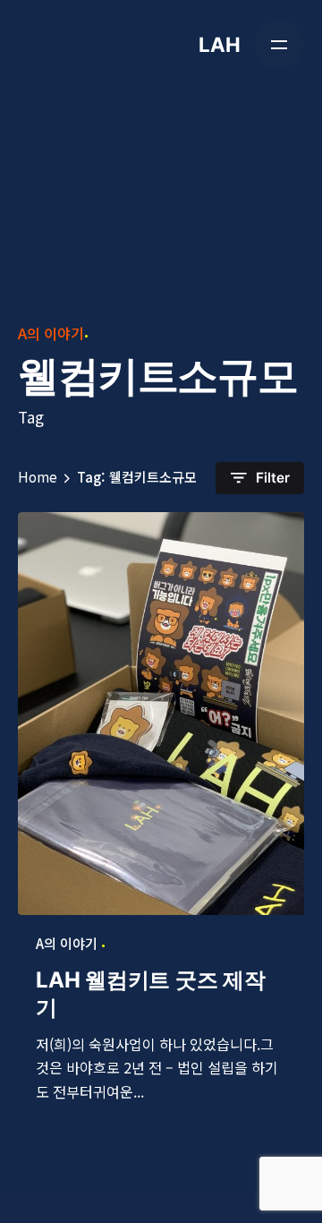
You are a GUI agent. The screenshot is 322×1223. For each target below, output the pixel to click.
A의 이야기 (51, 333)
